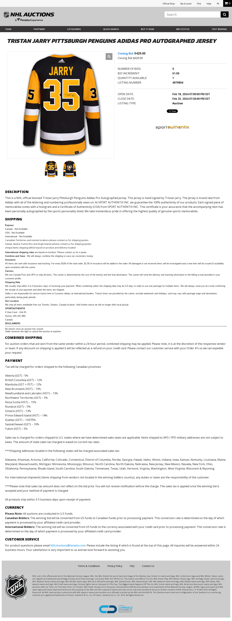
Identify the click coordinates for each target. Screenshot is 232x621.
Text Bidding (219, 29)
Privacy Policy (114, 566)
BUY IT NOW (147, 29)
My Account (185, 3)
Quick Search (111, 29)
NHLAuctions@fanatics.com (67, 545)
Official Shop (169, 3)
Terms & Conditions (89, 566)
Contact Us (148, 566)
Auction (177, 103)
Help (209, 3)
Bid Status (182, 29)
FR (218, 3)
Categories (74, 29)
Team (8, 29)
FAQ (199, 3)
